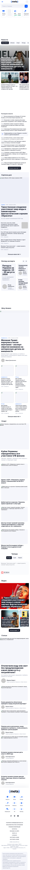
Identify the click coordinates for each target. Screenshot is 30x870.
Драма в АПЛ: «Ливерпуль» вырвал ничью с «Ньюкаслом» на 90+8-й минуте (13, 481)
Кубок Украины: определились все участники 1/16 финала (13, 453)
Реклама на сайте (14, 831)
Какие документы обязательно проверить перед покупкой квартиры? (13, 702)
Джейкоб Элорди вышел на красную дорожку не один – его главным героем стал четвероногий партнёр (9, 87)
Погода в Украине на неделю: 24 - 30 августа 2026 (8, 270)
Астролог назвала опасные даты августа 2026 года (12, 753)
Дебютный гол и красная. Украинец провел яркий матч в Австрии (13, 502)
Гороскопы (7, 805)
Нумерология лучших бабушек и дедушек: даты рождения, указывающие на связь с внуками (23, 268)
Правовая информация (14, 826)
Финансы (14, 805)
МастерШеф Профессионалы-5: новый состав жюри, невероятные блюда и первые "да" (6, 408)
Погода (23, 42)
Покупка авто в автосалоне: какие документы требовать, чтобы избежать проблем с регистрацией (14, 728)
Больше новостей (13, 254)
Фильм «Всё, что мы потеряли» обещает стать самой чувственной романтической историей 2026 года (10, 618)
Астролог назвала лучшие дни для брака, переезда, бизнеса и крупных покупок (13, 778)
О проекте (14, 835)
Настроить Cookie (14, 837)
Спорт (18, 42)
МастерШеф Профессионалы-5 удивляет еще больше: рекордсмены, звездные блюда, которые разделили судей (21, 383)
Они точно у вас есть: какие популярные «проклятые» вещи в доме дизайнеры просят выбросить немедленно (10, 225)
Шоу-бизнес (5, 42)
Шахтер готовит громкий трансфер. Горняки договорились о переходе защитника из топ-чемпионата (12, 524)
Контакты (14, 828)
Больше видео (13, 630)
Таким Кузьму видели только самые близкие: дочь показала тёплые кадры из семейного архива (21, 408)
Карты (21, 805)
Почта (14, 799)
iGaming (21, 811)
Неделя (20, 557)
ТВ (14, 811)
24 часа (9, 557)
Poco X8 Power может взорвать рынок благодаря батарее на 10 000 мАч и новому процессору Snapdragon (13, 233)
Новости (7, 799)
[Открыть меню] (2, 2)
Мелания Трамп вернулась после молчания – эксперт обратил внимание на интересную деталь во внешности (12, 345)
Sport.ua (14, 833)
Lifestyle (12, 42)
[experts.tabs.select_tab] (23, 261)
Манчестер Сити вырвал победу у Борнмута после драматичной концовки (12, 547)
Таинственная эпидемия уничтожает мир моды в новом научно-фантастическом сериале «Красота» (14, 211)
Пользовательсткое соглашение (14, 824)
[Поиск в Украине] (26, 6)
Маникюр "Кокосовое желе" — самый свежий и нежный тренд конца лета (13, 246)
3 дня (14, 557)
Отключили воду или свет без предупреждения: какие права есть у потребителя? (14, 669)
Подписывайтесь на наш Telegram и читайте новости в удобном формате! (15, 134)
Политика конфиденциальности (14, 822)
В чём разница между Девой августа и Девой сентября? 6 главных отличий (23, 282)
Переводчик (7, 811)
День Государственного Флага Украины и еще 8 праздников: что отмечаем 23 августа (13, 240)
